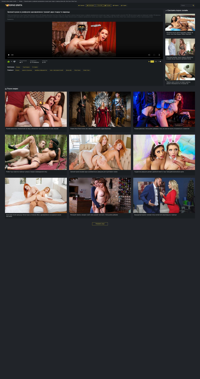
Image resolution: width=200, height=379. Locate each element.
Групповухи (26, 67)
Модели (116, 5)
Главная (81, 5)
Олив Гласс (86, 70)
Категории (90, 5)
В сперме (35, 67)
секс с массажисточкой (56, 70)
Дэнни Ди (68, 70)
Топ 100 (99, 5)
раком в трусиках (27, 70)
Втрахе (17, 70)
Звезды (18, 67)
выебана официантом (41, 70)
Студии (123, 5)
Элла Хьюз (77, 70)
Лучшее (107, 5)
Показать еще (100, 223)
